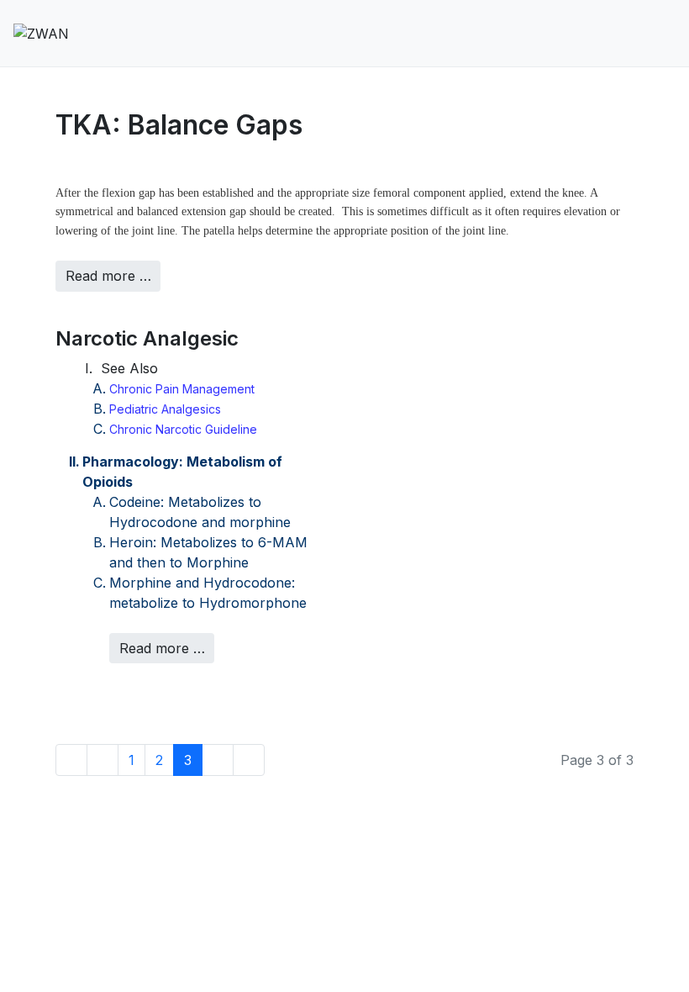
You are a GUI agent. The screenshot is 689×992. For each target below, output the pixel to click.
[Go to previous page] (102, 760)
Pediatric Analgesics (165, 409)
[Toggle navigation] (641, 33)
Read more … (108, 275)
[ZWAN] (41, 32)
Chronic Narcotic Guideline (183, 429)
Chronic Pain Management (182, 389)
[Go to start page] (71, 760)
